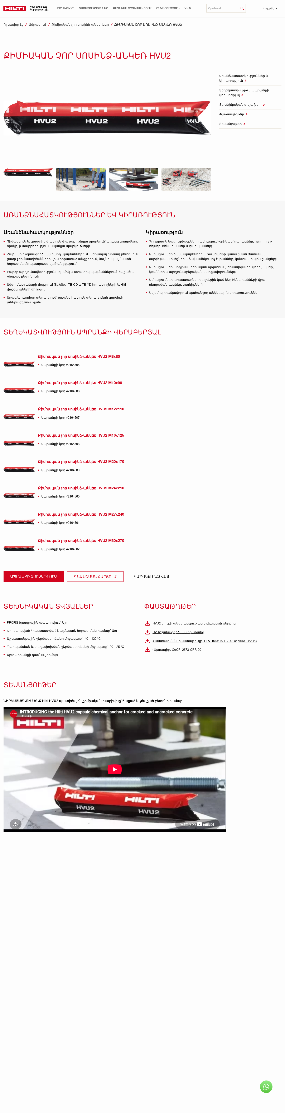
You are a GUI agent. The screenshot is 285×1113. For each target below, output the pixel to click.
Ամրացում (37, 24)
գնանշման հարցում (95, 576)
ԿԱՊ (187, 8)
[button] (65, 8)
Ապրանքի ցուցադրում (33, 576)
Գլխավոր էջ (13, 24)
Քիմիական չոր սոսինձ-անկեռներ (80, 24)
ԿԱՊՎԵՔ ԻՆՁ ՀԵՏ (151, 576)
